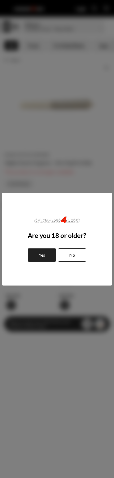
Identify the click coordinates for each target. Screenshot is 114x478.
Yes (42, 254)
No (72, 254)
